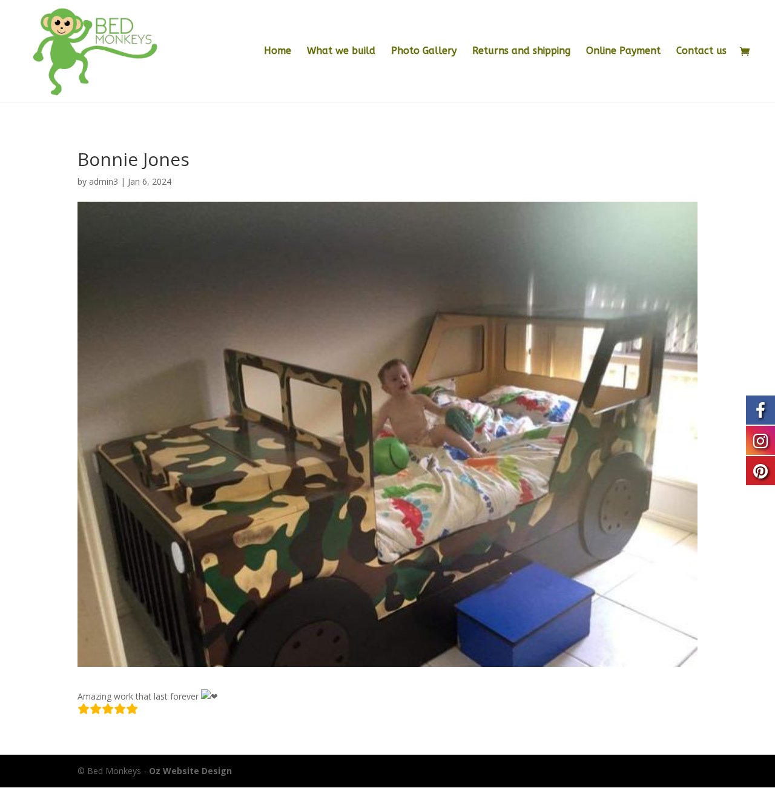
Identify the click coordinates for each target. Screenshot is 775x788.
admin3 (103, 181)
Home (277, 51)
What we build (341, 51)
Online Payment (623, 51)
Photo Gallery (424, 51)
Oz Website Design (190, 770)
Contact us (701, 51)
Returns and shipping (521, 51)
